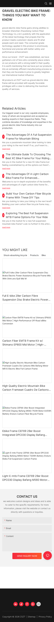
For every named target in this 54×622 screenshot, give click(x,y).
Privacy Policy (45, 616)
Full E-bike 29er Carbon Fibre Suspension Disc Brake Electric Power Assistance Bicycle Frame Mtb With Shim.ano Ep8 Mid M (25, 298)
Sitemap (32, 616)
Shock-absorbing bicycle (15, 255)
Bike (44, 255)
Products (34, 255)
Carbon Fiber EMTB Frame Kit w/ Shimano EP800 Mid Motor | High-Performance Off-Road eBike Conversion (23, 343)
